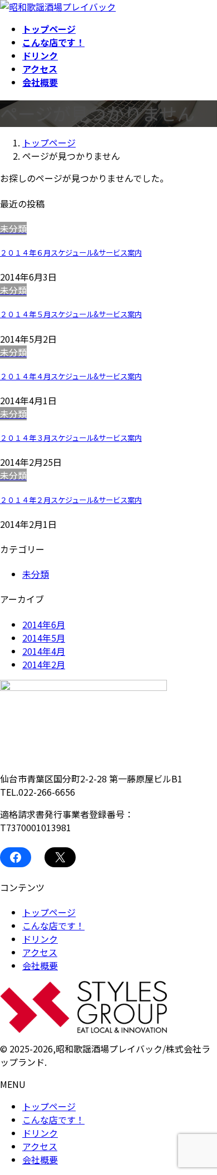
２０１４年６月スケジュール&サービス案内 (71, 252)
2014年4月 (43, 651)
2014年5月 (43, 637)
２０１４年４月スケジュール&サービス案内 (71, 376)
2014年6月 (43, 624)
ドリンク (40, 938)
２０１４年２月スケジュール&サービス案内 (71, 500)
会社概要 (40, 965)
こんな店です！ (53, 925)
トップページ (49, 912)
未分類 (35, 574)
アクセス (39, 952)
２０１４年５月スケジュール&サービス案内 (71, 314)
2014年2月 (43, 664)
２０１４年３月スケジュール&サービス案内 (71, 438)
